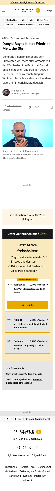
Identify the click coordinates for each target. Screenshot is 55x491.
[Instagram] (18, 447)
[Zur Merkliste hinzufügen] (50, 108)
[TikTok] (30, 447)
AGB (33, 466)
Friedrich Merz (11, 20)
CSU (31, 20)
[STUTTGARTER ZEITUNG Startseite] (27, 10)
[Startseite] (7, 419)
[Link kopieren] (24, 107)
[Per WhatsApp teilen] (42, 107)
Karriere (24, 466)
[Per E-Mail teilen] (37, 108)
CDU (23, 20)
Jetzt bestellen (27, 305)
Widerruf (27, 480)
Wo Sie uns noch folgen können (30, 455)
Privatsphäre (10, 466)
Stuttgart (9, 25)
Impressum (40, 475)
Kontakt (27, 475)
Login (50, 10)
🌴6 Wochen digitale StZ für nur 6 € (28, 2)
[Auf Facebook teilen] (30, 108)
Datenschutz (44, 466)
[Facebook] (36, 447)
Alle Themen (44, 25)
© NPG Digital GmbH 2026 (27, 438)
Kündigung (15, 475)
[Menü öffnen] (3, 10)
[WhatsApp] (24, 447)
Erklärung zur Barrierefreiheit (35, 471)
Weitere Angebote (33, 374)
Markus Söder (43, 20)
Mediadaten (11, 471)
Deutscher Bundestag (26, 25)
